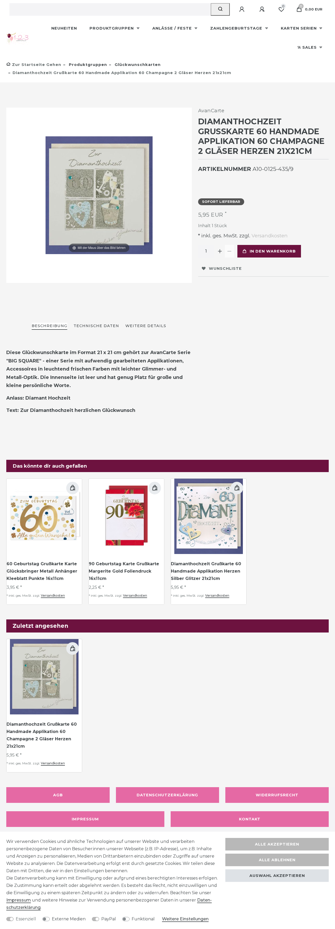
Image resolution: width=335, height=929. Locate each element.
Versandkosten (269, 236)
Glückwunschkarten (137, 64)
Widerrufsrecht (277, 795)
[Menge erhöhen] (220, 251)
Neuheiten (64, 28)
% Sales (307, 47)
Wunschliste (225, 268)
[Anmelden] (242, 9)
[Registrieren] (262, 9)
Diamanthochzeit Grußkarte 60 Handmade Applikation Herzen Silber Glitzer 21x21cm (206, 571)
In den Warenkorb (273, 251)
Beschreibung (49, 325)
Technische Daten (96, 325)
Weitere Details (145, 325)
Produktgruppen (112, 28)
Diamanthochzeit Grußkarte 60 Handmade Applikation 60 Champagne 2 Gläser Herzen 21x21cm (42, 735)
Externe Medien (69, 918)
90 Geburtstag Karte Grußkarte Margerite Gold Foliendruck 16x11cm (124, 571)
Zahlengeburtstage (237, 28)
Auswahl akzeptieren (277, 875)
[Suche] (220, 9)
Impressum (85, 819)
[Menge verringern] (229, 251)
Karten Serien (299, 28)
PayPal (108, 918)
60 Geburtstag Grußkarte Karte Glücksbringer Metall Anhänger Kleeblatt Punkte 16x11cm (42, 571)
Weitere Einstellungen (185, 918)
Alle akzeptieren (277, 844)
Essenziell (26, 918)
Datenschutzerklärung (167, 795)
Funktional (143, 918)
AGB (58, 795)
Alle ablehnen (277, 860)
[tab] (49, 326)
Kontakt (249, 819)
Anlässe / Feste (172, 28)
